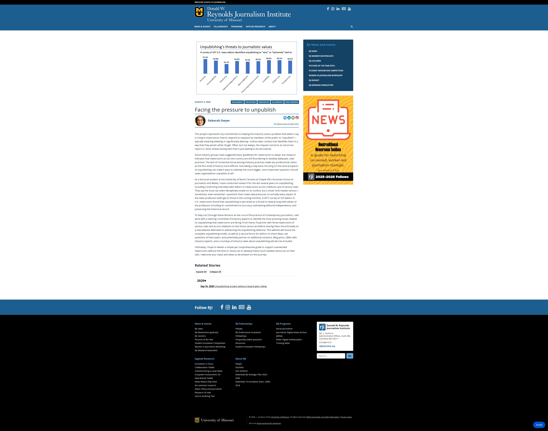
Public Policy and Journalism (208, 389)
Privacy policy (346, 417)
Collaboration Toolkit (204, 367)
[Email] (293, 117)
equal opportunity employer (269, 423)
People (238, 363)
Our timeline (241, 371)
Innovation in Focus (204, 363)
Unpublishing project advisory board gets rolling (234, 286)
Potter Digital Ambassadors (289, 339)
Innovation (264, 102)
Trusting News (283, 343)
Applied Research (255, 26)
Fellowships (221, 26)
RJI (249, 12)
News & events (202, 26)
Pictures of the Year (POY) (322, 65)
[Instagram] (297, 117)
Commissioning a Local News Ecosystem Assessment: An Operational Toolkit (208, 374)
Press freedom (291, 102)
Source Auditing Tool (204, 396)
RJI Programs (283, 323)
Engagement (237, 102)
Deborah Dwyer (219, 120)
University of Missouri (224, 20)
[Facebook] (285, 117)
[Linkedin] (289, 117)
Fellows (238, 328)
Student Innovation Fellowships (250, 346)
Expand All (201, 271)
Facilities (239, 367)
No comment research (205, 385)
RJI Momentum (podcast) (321, 56)
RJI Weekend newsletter (321, 85)
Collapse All (215, 271)
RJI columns (315, 61)
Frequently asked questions (248, 339)
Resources (240, 343)
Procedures (251, 102)
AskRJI (539, 424)
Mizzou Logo (199, 12)
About (272, 26)
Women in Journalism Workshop (325, 75)
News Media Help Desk (206, 381)
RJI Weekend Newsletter (206, 350)
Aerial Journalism (284, 328)
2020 (201, 281)
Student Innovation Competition (326, 70)
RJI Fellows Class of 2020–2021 (286, 124)
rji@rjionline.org (327, 346)
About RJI (240, 358)
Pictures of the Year (204, 339)
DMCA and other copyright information (323, 417)
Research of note (203, 392)
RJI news (313, 51)
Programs (236, 26)
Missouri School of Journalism (210, 2)
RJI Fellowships (243, 323)
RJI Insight (314, 80)
